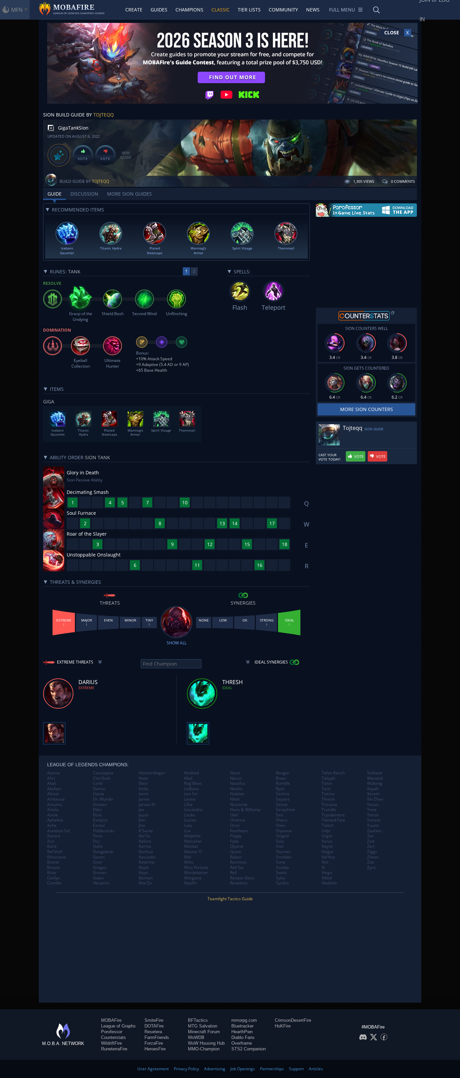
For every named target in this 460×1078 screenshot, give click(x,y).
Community (283, 9)
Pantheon (239, 831)
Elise (97, 815)
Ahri (51, 778)
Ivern (143, 794)
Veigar (328, 851)
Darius (99, 788)
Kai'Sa (144, 836)
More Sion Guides (129, 194)
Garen (99, 857)
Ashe (52, 825)
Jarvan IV (147, 804)
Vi (323, 867)
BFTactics (198, 1020)
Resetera (153, 1031)
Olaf (234, 815)
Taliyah (328, 778)
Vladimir (329, 883)
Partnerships (272, 1069)
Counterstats (113, 1037)
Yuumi (373, 825)
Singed (282, 836)
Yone (371, 809)
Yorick (373, 815)
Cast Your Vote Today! (329, 457)
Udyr (326, 831)
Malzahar (193, 841)
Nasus (236, 778)
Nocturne (239, 804)
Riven (281, 778)
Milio (188, 862)
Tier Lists (249, 9)
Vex (325, 862)
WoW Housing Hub (206, 1043)
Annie (52, 815)
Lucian (190, 820)
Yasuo (373, 804)
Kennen (146, 878)
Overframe (241, 1043)
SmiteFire (153, 1020)
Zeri (370, 846)
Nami (235, 773)
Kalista (145, 841)
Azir (51, 841)
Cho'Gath (101, 778)
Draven (100, 804)
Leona (190, 799)
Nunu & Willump (245, 809)
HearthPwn (242, 1031)
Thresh (328, 799)
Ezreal (99, 825)
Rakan (235, 857)
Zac (370, 836)
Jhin (142, 820)
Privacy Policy (186, 1069)
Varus (327, 841)
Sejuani (283, 799)
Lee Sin (191, 794)
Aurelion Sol (58, 831)
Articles (316, 1069)
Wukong (374, 783)
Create (133, 9)
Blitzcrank (56, 857)
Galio (98, 846)
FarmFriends (156, 1037)
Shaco (281, 820)
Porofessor (111, 1031)
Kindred (191, 773)
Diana (98, 794)
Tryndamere (333, 815)
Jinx (142, 825)
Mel (187, 857)
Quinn (235, 851)
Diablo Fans (243, 1037)
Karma (145, 846)
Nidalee (237, 794)
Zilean (373, 857)
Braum (53, 867)
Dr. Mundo (103, 799)
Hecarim (101, 883)
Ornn (234, 825)
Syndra (282, 883)
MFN (17, 9)
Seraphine (285, 809)
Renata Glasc (242, 878)
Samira (282, 794)
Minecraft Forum (204, 1031)
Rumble (283, 783)
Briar (52, 872)
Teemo (328, 794)
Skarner (283, 851)
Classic (220, 9)
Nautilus (237, 783)
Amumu (54, 804)
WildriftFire (111, 1043)
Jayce (144, 815)
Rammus (238, 862)
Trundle (329, 809)
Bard (51, 846)
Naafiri (190, 883)
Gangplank (103, 851)
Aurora (53, 836)
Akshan (54, 788)
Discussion (84, 194)
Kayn (143, 872)
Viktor (327, 878)
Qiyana (236, 846)
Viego (327, 872)
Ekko (97, 809)
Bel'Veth (55, 851)
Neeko (236, 788)
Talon (327, 783)
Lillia (188, 804)
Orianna (237, 820)
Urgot (327, 836)
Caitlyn (53, 878)
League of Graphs (118, 1026)
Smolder (284, 857)
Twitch (328, 825)
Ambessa (56, 799)
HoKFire (283, 1026)
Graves (99, 872)
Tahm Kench (333, 773)
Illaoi (143, 783)
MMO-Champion (204, 1048)
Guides (159, 9)
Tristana (329, 804)
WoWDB (196, 1037)
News (313, 9)
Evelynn (100, 820)
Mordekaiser (196, 872)
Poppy (235, 836)
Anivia (53, 809)
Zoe (370, 862)
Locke (189, 815)
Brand (53, 862)
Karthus (146, 851)
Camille (54, 883)
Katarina (147, 862)
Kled (188, 778)
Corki (98, 783)
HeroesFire (155, 1048)
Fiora (97, 836)
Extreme (86, 687)
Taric (326, 788)
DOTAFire (154, 1026)
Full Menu (342, 9)
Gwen (98, 878)
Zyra (371, 867)
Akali (51, 783)
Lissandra (193, 809)
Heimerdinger (152, 773)
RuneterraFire (114, 1048)
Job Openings (242, 1069)
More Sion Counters (366, 409)
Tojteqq (103, 114)
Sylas (281, 878)
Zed (370, 841)
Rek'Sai (236, 867)
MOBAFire (111, 1020)
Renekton (239, 883)
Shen (280, 825)
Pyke (234, 841)
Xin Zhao (375, 799)
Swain (281, 872)
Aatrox (53, 773)
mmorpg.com (244, 1020)
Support (296, 1069)
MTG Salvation (202, 1026)
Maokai (191, 846)
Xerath (373, 794)
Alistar (53, 794)
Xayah (373, 788)
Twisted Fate (333, 820)
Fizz (96, 841)
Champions (189, 9)
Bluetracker (242, 1026)
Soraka (282, 867)
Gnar (97, 862)
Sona (280, 862)
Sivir (280, 846)
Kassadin (147, 857)
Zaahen (374, 831)
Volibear (375, 773)
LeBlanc (191, 788)
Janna (144, 799)
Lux (187, 831)
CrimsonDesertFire (293, 1020)
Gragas (100, 867)
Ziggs (372, 851)
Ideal (227, 687)
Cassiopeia (103, 773)
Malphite (192, 836)
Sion (280, 841)
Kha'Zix (145, 883)
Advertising (214, 1069)
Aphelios (55, 820)
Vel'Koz (328, 857)
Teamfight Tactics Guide (230, 899)
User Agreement (153, 1069)
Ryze (280, 788)
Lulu (188, 825)
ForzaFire (153, 1043)
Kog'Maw (192, 783)
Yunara (374, 820)
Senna (282, 804)
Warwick (375, 778)
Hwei (143, 778)
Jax (141, 809)
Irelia (143, 788)
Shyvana (284, 831)
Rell (233, 872)
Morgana (192, 878)
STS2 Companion (248, 1048)
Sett (279, 815)
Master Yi (193, 851)
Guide (54, 194)
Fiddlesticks (103, 831)
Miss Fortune (196, 867)
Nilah (235, 799)
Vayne (327, 846)
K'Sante (146, 831)
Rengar (282, 773)
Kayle (144, 867)
